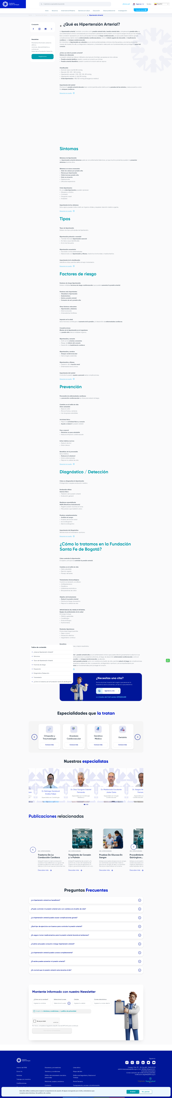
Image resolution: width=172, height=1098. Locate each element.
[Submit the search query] (41, 4)
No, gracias (146, 1091)
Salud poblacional (109, 11)
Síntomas (37, 656)
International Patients (68, 11)
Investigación (122, 11)
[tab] (84, 804)
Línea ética (76, 1067)
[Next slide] (137, 737)
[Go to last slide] (34, 737)
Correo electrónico (100, 999)
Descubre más (43, 870)
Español (159, 4)
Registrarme (42, 56)
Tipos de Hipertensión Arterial (43, 660)
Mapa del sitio (77, 1071)
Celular (76, 999)
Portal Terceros (78, 1081)
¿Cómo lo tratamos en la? (53, 682)
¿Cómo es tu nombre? (41, 999)
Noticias (19, 1075)
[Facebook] (33, 29)
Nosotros (55, 11)
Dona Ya (19, 1071)
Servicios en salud (84, 11)
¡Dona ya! (126, 4)
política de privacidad (68, 1011)
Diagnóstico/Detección (41, 673)
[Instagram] (39, 29)
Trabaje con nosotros (24, 1079)
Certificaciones (21, 1083)
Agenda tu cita (50, 798)
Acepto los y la (56, 1011)
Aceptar (133, 1091)
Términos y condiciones (52, 1071)
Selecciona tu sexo (60, 999)
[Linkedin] (45, 29)
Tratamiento (38, 677)
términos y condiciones (50, 1011)
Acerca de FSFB (22, 1067)
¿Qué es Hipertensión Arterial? (43, 652)
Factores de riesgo (40, 665)
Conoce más (49, 745)
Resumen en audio (66, 93)
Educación (96, 11)
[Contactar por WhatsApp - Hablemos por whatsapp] (168, 660)
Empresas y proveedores (53, 1067)
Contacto (48, 1085)
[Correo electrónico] (52, 29)
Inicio (47, 11)
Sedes (149, 4)
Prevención (37, 669)
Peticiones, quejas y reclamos (54, 1081)
